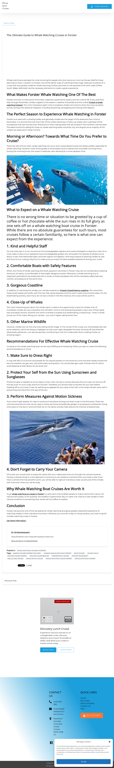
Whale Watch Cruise (34, 558)
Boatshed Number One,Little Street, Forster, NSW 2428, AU (58, 727)
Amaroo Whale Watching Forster (57, 553)
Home (83, 698)
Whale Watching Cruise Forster (59, 558)
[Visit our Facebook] (51, 742)
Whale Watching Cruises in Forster (31, 550)
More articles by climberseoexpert (24, 541)
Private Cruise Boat (80, 556)
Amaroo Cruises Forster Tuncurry (27, 553)
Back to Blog (9, 23)
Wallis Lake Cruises (15, 558)
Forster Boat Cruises (60, 556)
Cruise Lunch (93, 553)
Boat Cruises (79, 553)
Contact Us (85, 706)
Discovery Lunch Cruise (54, 629)
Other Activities (87, 703)
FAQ (82, 709)
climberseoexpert (22, 532)
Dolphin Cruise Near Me (39, 556)
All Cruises (85, 701)
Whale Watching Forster (85, 558)
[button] (109, 742)
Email (30, 565)
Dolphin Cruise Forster (17, 556)
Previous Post (10, 581)
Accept (83, 762)
